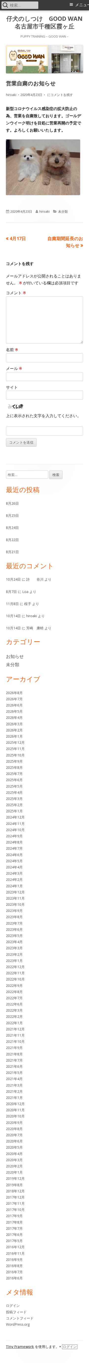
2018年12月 (15, 1191)
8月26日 (12, 503)
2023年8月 (14, 916)
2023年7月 (14, 923)
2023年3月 (14, 948)
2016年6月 (14, 1278)
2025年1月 (14, 811)
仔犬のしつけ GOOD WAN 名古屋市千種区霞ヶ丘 (44, 22)
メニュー (82, 4)
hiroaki (11, 94)
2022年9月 (14, 985)
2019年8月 (14, 1184)
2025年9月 (14, 761)
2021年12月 (15, 1029)
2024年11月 (15, 823)
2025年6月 (14, 779)
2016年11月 (15, 1253)
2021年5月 (14, 1072)
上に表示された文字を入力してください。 (43, 415)
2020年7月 (14, 1135)
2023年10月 (15, 904)
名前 (12, 349)
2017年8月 (14, 1222)
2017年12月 (15, 1197)
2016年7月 (14, 1272)
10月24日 (13, 579)
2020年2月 (14, 1166)
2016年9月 (14, 1259)
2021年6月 (14, 1066)
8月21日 (12, 551)
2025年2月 (14, 804)
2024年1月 (14, 886)
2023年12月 (15, 892)
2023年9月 (14, 910)
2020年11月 (15, 1110)
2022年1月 (14, 1023)
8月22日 (12, 539)
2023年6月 (14, 929)
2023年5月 (14, 935)
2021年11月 (15, 1035)
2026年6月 (14, 705)
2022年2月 (14, 1016)
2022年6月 (14, 1004)
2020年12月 (15, 1103)
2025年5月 (14, 786)
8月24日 (12, 527)
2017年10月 (15, 1209)
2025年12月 (15, 742)
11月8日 (12, 603)
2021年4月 (14, 1078)
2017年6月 (14, 1234)
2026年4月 (14, 717)
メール (14, 368)
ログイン (13, 1305)
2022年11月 (15, 973)
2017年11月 (15, 1203)
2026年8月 (14, 692)
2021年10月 (15, 1041)
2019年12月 (15, 1178)
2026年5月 (14, 711)
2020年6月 (14, 1141)
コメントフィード (20, 1318)
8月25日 (12, 515)
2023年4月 (14, 941)
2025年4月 (14, 792)
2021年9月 (14, 1047)
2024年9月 (14, 836)
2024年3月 (14, 873)
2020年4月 (14, 1153)
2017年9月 (14, 1215)
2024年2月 (14, 879)
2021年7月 (14, 1060)
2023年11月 (15, 898)
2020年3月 (14, 1160)
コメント (16, 292)
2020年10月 (15, 1116)
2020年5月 (14, 1147)
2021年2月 (14, 1091)
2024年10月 (15, 829)
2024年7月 (14, 848)
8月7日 (11, 591)
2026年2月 (14, 730)
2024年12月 (15, 817)
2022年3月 (14, 1010)
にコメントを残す (59, 94)
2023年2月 (14, 954)
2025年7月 (14, 773)
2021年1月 (14, 1097)
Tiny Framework (20, 1347)
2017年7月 (14, 1228)
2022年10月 (15, 979)
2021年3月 (14, 1085)
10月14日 (13, 615)
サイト (12, 387)
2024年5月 (14, 861)
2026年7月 (14, 699)
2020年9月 (14, 1122)
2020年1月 (14, 1172)
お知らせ (15, 656)
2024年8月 (14, 842)
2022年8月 (14, 991)
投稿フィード (16, 1312)
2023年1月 (14, 960)
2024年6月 (14, 854)
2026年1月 (14, 736)
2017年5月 (14, 1240)
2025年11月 (15, 748)
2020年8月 (14, 1128)
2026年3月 (14, 724)
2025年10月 (15, 755)
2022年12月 (15, 966)
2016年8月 (14, 1265)
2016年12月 (15, 1247)
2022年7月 (14, 998)
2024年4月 (14, 867)
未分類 (63, 211)
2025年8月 (14, 767)
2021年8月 (14, 1054)
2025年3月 (14, 798)
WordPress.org (18, 1324)
